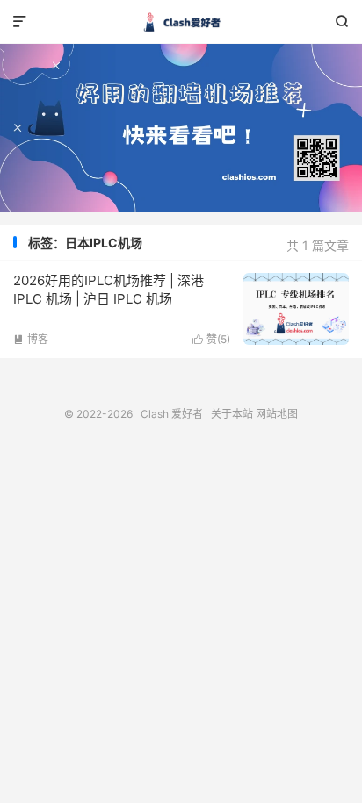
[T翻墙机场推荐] (181, 128)
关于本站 (232, 413)
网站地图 (277, 413)
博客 (30, 339)
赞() (211, 339)
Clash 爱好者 (180, 21)
